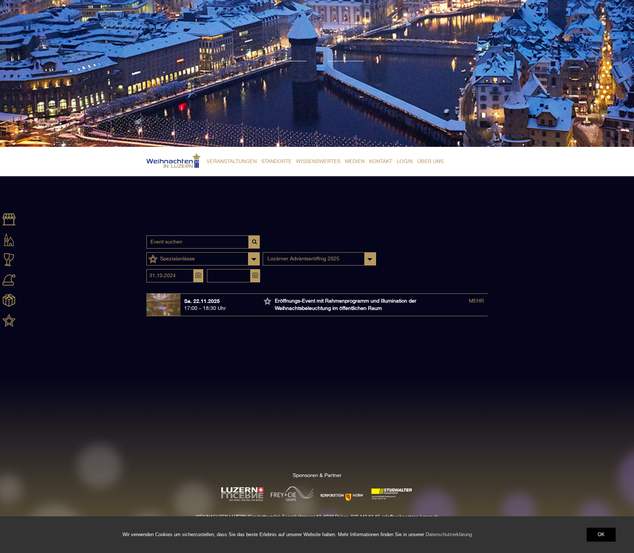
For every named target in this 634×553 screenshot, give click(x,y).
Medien (355, 161)
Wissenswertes (318, 161)
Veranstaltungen (232, 161)
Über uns (430, 161)
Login (405, 161)
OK (601, 534)
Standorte (276, 161)
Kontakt (380, 161)
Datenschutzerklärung (449, 534)
